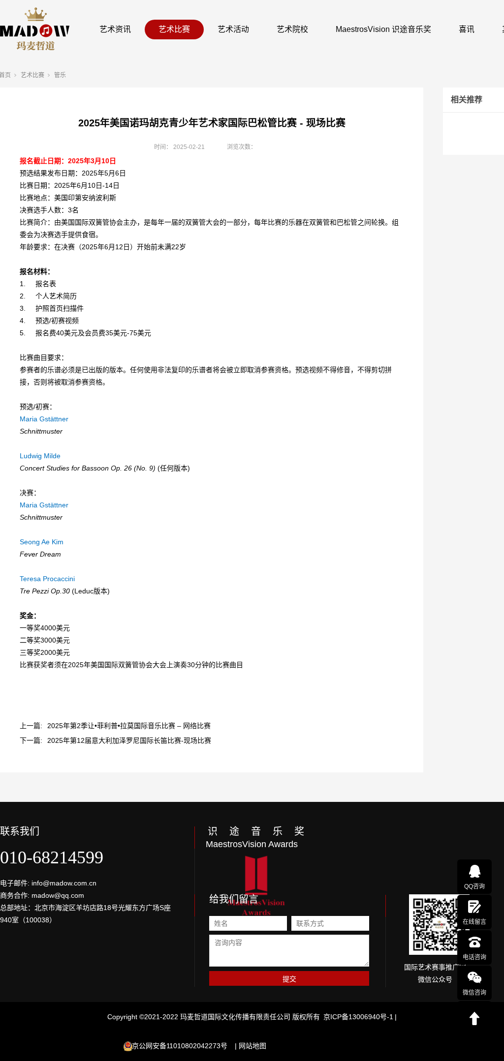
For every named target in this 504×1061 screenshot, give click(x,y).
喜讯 (466, 29)
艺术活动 (233, 29)
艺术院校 (292, 29)
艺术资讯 (115, 29)
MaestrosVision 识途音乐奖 (383, 29)
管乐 (60, 75)
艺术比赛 (174, 29)
